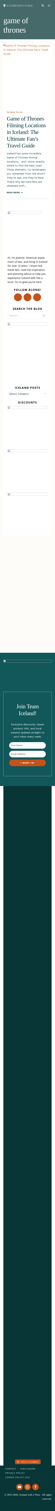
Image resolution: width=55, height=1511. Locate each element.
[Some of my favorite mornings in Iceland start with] (40, 929)
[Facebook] (35, 1487)
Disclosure (28, 1469)
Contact (10, 1469)
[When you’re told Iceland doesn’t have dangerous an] (15, 1171)
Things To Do (15, 112)
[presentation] (27, 76)
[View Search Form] (42, 5)
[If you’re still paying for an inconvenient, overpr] (40, 1165)
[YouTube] (19, 1487)
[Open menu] (49, 5)
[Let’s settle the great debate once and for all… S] (15, 1364)
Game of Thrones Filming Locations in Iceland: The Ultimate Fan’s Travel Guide (26, 132)
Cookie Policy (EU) (17, 1477)
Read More (15, 192)
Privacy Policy (15, 1473)
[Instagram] (27, 1487)
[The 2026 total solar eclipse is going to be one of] (15, 905)
